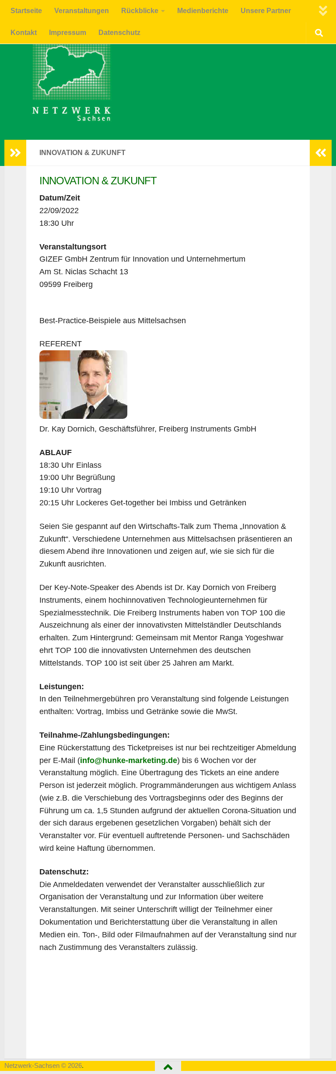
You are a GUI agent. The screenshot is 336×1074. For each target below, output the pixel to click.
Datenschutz (119, 32)
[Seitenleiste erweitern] (15, 153)
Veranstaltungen (81, 10)
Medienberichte (202, 10)
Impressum (67, 32)
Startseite (26, 10)
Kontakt (23, 32)
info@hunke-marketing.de (128, 760)
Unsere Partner (266, 10)
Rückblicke (139, 10)
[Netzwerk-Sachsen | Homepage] (65, 80)
